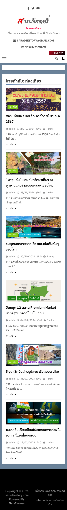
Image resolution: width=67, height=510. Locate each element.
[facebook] (28, 8)
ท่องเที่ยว (13, 107)
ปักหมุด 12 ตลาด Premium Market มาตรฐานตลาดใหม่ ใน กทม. (31, 310)
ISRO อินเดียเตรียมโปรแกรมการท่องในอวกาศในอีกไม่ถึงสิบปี (33, 432)
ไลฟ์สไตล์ (34, 298)
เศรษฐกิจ (22, 298)
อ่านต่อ (9, 144)
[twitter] (32, 8)
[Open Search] (56, 58)
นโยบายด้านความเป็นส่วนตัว (50, 502)
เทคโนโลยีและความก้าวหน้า (44, 420)
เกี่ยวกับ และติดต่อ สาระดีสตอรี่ (50, 493)
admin (12, 128)
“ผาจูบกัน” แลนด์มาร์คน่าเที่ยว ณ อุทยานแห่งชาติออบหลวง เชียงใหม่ (29, 182)
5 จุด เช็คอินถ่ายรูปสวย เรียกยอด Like (33, 372)
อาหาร (12, 298)
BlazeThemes (17, 503)
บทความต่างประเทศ (30, 234)
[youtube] (38, 8)
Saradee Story (33, 28)
